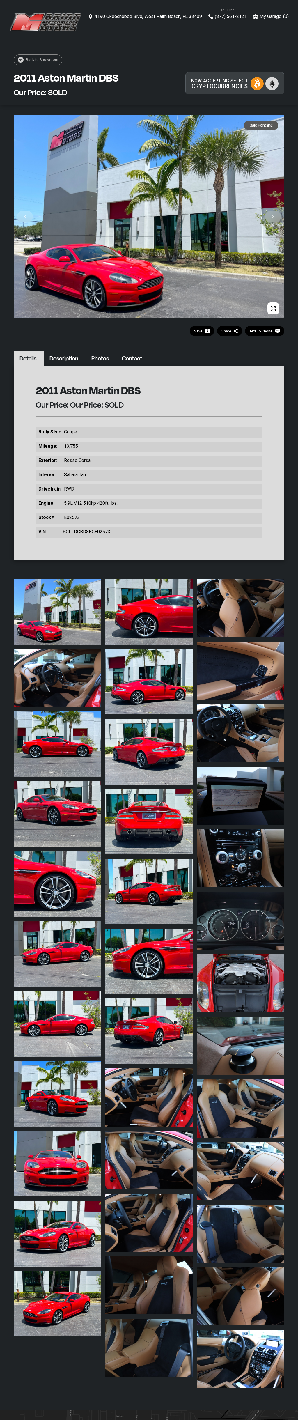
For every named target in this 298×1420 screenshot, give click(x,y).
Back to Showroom (42, 59)
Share (226, 331)
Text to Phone (260, 331)
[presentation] (25, 216)
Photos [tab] (100, 358)
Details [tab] (27, 358)
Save (198, 331)
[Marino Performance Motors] (45, 22)
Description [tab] (63, 358)
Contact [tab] (132, 358)
